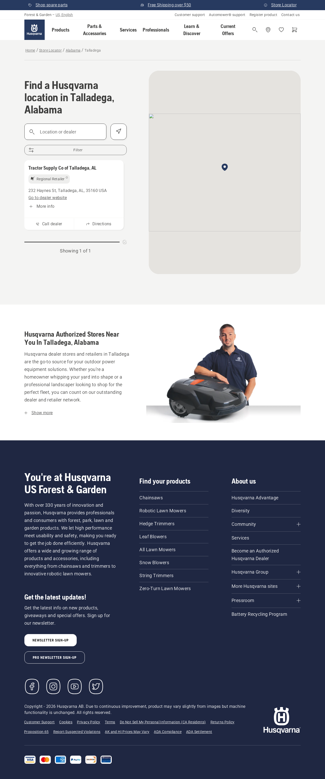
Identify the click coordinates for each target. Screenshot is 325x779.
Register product (263, 15)
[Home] (34, 30)
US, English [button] (64, 15)
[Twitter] (96, 686)
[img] (49, 179)
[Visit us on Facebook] (32, 686)
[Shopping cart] (294, 30)
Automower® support (227, 15)
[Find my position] (118, 132)
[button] (60, 30)
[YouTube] (74, 686)
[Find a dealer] (268, 30)
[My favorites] (281, 30)
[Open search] (255, 30)
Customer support (190, 15)
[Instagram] (53, 686)
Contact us (290, 15)
